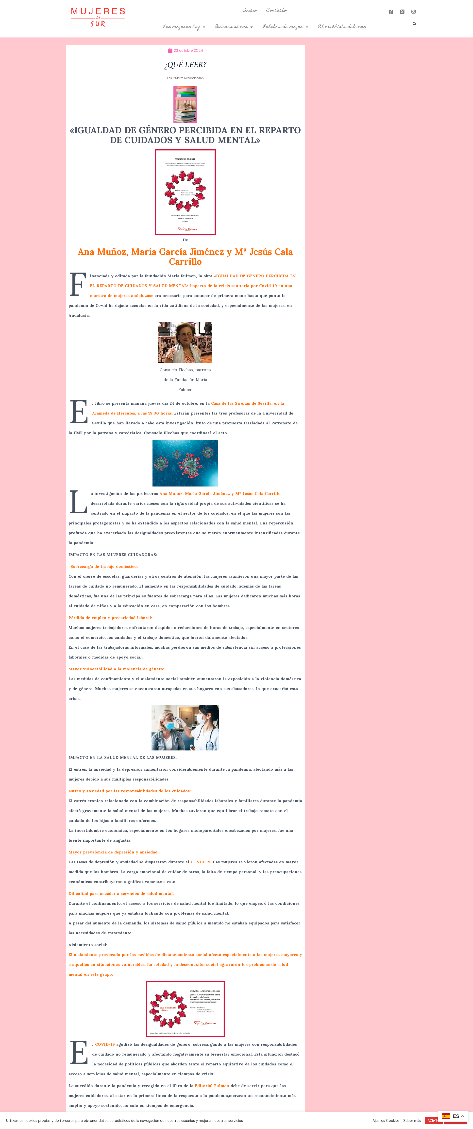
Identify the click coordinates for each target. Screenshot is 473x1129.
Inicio (249, 10)
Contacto (277, 10)
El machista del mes (342, 26)
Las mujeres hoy (181, 26)
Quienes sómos (231, 26)
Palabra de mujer (283, 26)
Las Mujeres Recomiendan (185, 78)
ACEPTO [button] (434, 1120)
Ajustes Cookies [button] (386, 1120)
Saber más (412, 1120)
